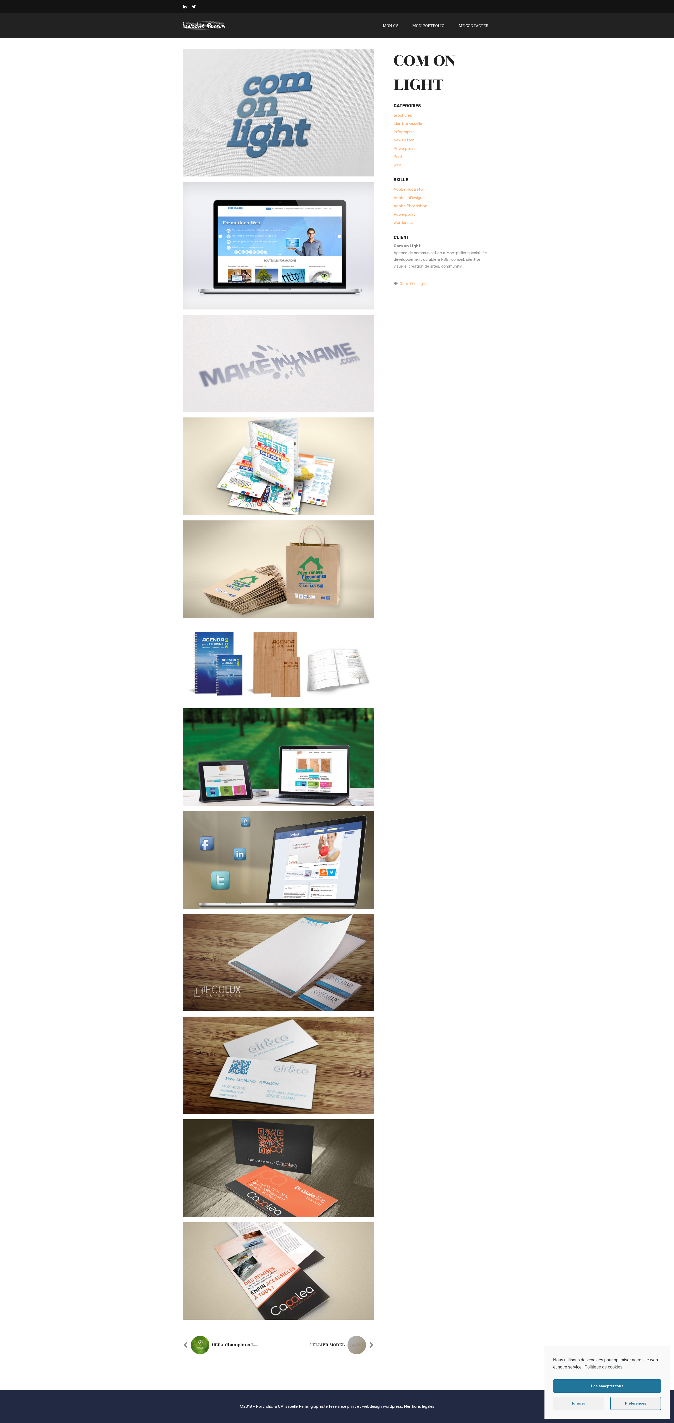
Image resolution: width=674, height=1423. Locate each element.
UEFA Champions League (239, 1345)
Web (397, 165)
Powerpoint (404, 148)
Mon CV (390, 25)
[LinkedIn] (185, 6)
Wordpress (403, 222)
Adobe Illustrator (409, 189)
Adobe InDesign (408, 197)
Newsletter (404, 140)
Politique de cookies (603, 1367)
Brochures (403, 115)
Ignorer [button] (578, 1403)
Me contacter (473, 25)
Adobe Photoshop (410, 206)
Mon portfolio (428, 25)
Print (398, 156)
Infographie (404, 132)
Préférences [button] (635, 1403)
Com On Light (413, 283)
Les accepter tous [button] (607, 1386)
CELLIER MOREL (327, 1345)
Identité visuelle (408, 123)
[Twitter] (194, 6)
